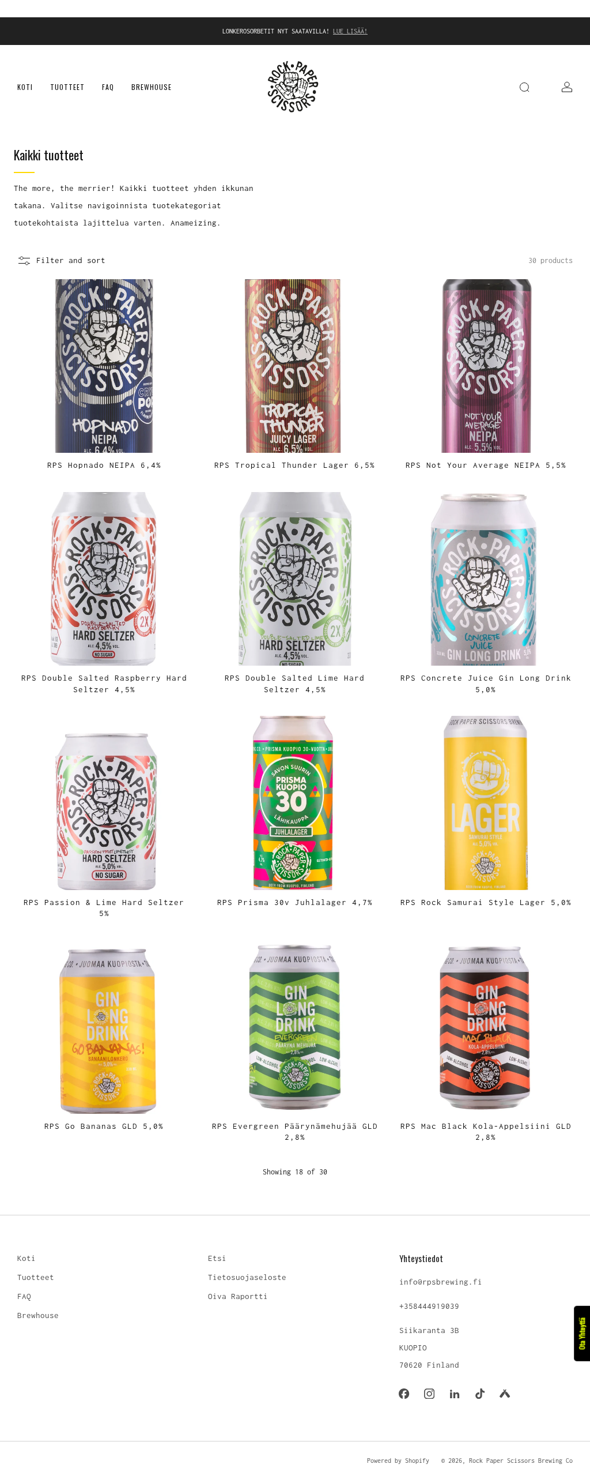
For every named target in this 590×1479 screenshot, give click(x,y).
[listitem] (295, 31)
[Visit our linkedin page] (454, 1393)
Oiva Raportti (238, 1296)
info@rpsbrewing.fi (440, 1281)
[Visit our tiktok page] (480, 1393)
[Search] (524, 87)
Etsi (217, 1258)
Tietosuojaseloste (247, 1277)
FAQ (108, 87)
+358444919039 (429, 1306)
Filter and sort (70, 260)
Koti (25, 87)
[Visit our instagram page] (429, 1393)
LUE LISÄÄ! (350, 31)
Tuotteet (67, 87)
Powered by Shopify (398, 1460)
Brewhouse (151, 87)
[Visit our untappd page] (505, 1393)
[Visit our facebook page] (404, 1393)
